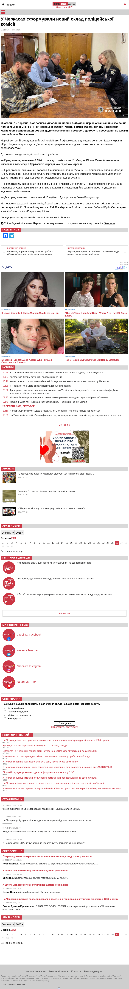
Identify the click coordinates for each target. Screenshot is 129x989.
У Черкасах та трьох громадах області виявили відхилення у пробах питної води (46, 756)
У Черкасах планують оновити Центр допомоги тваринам (40, 385)
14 (62, 542)
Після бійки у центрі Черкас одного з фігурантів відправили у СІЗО (39, 772)
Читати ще (64, 613)
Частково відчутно (18, 711)
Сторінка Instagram (29, 666)
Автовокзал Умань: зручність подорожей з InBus (36, 377)
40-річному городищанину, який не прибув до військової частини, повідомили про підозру (30, 252)
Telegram (109, 223)
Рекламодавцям (93, 971)
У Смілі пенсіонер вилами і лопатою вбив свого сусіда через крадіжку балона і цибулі (56, 372)
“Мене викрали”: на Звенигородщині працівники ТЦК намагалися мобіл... (42, 808)
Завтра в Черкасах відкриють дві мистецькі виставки (46, 491)
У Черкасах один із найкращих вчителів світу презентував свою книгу (40, 761)
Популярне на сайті (16, 735)
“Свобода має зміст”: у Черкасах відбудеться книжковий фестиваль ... (56, 473)
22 (98, 542)
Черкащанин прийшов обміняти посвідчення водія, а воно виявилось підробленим (93, 252)
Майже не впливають (19, 715)
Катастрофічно (16, 708)
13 (57, 542)
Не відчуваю (14, 718)
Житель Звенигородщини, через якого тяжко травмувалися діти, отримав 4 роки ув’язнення (59, 397)
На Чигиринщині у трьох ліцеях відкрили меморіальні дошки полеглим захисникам (47, 820)
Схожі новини (12, 799)
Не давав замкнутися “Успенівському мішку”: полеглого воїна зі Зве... (40, 831)
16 (71, 542)
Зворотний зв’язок (58, 971)
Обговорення (12, 851)
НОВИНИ (8, 367)
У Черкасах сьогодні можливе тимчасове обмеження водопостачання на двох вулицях (50, 777)
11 (48, 542)
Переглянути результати (64, 727)
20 (89, 542)
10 (44, 542)
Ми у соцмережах (15, 625)
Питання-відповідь (16, 557)
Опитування (11, 698)
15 (66, 542)
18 (80, 542)
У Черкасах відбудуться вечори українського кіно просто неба (51, 508)
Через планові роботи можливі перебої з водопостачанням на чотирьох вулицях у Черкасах (59, 381)
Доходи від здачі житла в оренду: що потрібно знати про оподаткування (55, 578)
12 (53, 542)
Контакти (76, 971)
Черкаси (10, 4)
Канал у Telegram (28, 650)
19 (85, 542)
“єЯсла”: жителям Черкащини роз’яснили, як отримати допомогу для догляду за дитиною (65, 594)
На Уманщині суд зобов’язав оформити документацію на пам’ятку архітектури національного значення (65, 415)
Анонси (8, 468)
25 (112, 542)
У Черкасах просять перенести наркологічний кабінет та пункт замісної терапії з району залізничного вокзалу (62, 788)
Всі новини (64, 424)
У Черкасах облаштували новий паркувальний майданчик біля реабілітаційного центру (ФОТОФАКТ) (57, 767)
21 (94, 542)
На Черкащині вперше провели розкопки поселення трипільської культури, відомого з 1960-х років (56, 740)
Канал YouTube (26, 682)
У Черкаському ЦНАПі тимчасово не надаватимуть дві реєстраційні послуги (44, 843)
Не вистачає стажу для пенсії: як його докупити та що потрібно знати (54, 562)
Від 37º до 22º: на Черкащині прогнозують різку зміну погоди (35, 745)
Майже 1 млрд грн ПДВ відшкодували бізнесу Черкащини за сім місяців (48, 401)
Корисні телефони (35, 971)
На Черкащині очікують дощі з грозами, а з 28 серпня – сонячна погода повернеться (55, 410)
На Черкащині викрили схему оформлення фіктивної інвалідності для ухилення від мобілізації (53, 783)
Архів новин (11, 525)
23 (103, 542)
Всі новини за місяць (12, 551)
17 (76, 542)
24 (108, 542)
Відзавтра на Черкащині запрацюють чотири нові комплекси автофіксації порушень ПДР (50, 751)
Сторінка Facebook (29, 634)
